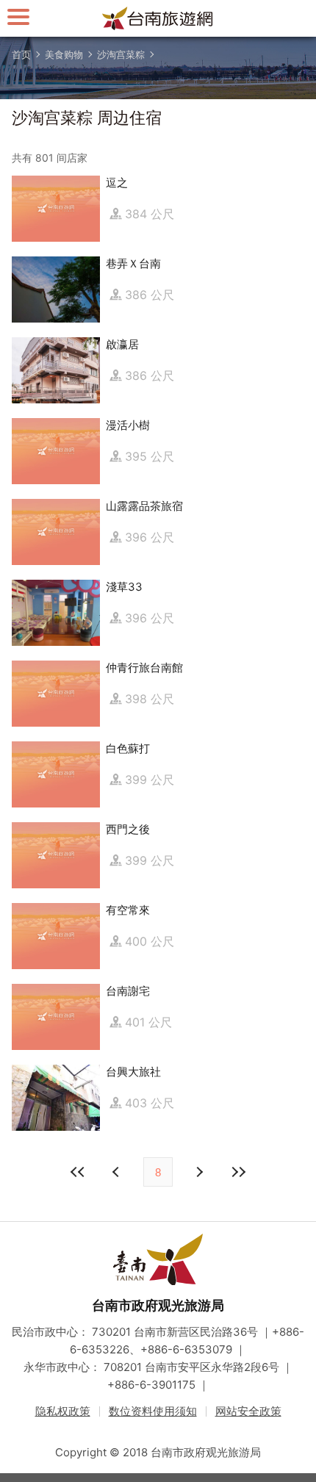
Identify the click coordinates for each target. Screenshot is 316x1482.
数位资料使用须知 (153, 1411)
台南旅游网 (158, 18)
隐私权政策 (62, 1411)
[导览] (18, 16)
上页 (198, 1172)
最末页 (238, 1172)
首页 (21, 54)
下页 (117, 1172)
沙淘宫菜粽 (121, 54)
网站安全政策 (248, 1411)
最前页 (78, 1172)
